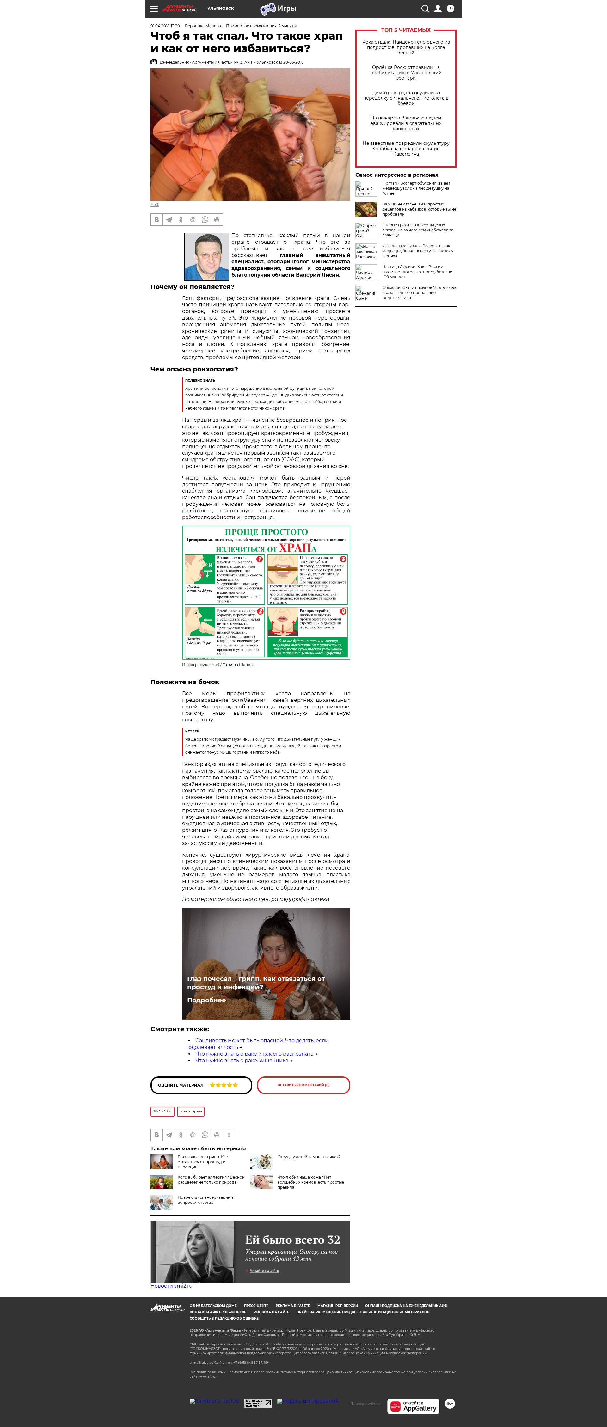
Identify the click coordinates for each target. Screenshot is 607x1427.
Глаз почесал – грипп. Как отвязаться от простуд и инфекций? (256, 983)
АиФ (154, 204)
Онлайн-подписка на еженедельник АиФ (406, 1306)
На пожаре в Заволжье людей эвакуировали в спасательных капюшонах (406, 123)
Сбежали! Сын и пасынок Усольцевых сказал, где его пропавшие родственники (420, 292)
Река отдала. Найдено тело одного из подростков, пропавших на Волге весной (406, 48)
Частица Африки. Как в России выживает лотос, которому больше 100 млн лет (417, 271)
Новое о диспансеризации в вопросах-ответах (206, 1200)
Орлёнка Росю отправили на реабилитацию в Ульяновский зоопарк (406, 73)
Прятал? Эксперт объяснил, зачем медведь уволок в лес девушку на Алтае (416, 188)
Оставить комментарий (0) (304, 1085)
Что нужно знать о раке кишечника (241, 1060)
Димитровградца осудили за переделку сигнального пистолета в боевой (406, 98)
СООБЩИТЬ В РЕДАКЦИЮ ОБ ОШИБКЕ (224, 1318)
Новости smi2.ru (171, 1286)
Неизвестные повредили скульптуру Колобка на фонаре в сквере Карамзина (406, 149)
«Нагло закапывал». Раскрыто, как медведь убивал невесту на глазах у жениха (418, 250)
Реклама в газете (293, 1306)
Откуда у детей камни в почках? (309, 1156)
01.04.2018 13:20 (165, 25)
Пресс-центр (256, 1306)
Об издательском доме (213, 1306)
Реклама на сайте (271, 1312)
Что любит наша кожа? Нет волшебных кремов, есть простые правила (311, 1182)
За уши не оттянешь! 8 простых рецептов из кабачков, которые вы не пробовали (419, 209)
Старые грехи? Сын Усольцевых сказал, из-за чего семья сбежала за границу (418, 230)
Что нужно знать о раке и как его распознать (254, 1054)
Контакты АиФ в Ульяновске (218, 1312)
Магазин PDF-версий (337, 1306)
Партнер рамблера (365, 1404)
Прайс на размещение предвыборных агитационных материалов (363, 1312)
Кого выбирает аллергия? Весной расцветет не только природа (211, 1180)
